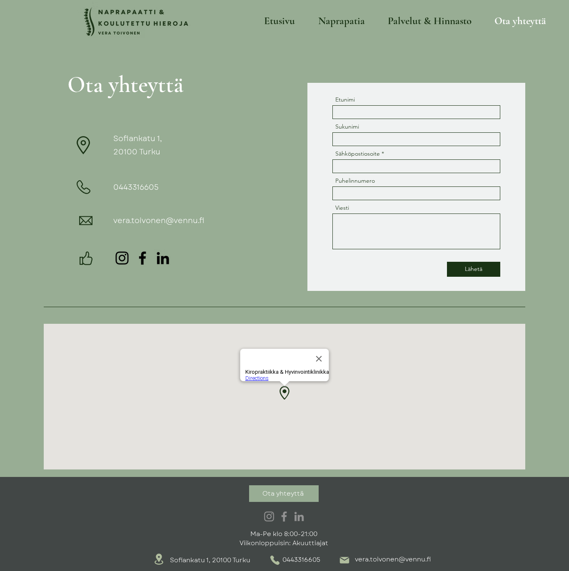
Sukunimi (347, 126)
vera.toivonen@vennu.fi (159, 220)
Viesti (342, 208)
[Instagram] (122, 258)
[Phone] (275, 560)
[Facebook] (142, 258)
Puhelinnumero (355, 181)
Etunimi (345, 99)
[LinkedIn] (163, 258)
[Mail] (344, 560)
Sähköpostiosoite (357, 153)
